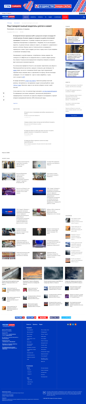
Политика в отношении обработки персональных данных (9, 344)
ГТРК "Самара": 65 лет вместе (31, 339)
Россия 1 (29, 369)
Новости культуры (44, 340)
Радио (50, 17)
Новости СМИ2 (6, 152)
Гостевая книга (43, 372)
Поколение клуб (30, 352)
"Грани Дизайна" (30, 329)
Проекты (40, 17)
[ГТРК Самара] (8, 17)
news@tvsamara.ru (12, 334)
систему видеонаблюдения (49, 91)
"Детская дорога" (30, 332)
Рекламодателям (44, 376)
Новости (26, 17)
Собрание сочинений (31, 357)
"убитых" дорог (17, 85)
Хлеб (28, 359)
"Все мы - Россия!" (44, 334)
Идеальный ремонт (44, 353)
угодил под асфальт (30, 80)
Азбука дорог (43, 336)
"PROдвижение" (44, 332)
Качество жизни (44, 347)
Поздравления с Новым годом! (31, 350)
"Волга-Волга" (43, 349)
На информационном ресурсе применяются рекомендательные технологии (9, 348)
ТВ (45, 17)
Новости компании (44, 370)
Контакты (43, 374)
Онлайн (65, 17)
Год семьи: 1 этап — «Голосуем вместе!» (44, 359)
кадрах (15, 70)
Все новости (74, 115)
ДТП (24, 77)
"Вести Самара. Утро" (45, 329)
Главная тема (29, 336)
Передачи (29, 327)
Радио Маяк (30, 379)
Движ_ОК (43, 361)
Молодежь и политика (31, 347)
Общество (15, 103)
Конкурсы (33, 17)
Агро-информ (43, 338)
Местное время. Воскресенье (30, 345)
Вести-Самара (29, 334)
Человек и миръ (44, 345)
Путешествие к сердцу (45, 351)
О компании (57, 17)
